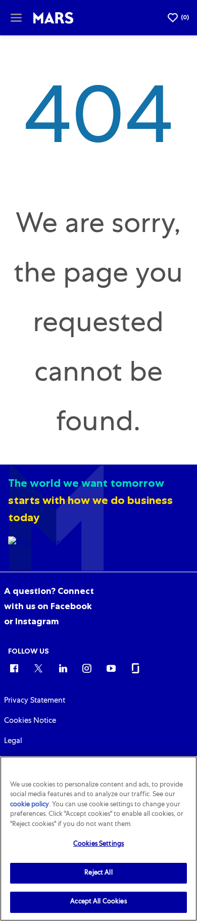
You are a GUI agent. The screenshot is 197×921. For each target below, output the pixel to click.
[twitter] (38, 668)
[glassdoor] (135, 668)
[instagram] (87, 668)
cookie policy (29, 805)
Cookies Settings (98, 844)
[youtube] (111, 668)
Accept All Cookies (98, 902)
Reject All (98, 873)
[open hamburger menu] (16, 18)
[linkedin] (63, 668)
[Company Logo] (53, 18)
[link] (49, 606)
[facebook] (14, 668)
